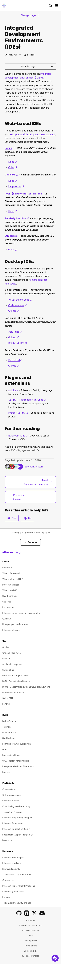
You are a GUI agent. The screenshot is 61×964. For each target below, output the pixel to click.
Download (15, 360)
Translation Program (12, 812)
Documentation (9, 732)
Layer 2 (6, 704)
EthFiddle (11, 235)
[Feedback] (55, 958)
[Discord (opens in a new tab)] (42, 913)
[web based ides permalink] (3, 123)
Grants (5, 749)
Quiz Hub (6, 618)
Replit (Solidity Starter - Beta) (23, 193)
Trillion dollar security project (16, 903)
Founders (7, 772)
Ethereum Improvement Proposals (18, 886)
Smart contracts (9, 596)
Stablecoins (8, 670)
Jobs (30, 935)
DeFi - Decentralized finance (16, 681)
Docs (12, 161)
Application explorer (12, 664)
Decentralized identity (13, 692)
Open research (9, 880)
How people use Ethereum (15, 624)
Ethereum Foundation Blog (16, 829)
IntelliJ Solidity (17, 342)
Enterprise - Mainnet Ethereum (18, 766)
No (30, 518)
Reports (6, 897)
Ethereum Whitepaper (13, 857)
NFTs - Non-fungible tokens (16, 675)
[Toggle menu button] (57, 6)
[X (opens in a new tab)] (34, 913)
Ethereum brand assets (30, 925)
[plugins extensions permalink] (3, 380)
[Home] (4, 5)
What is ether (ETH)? (12, 579)
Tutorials (6, 727)
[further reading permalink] (3, 428)
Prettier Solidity (18, 412)
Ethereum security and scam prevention (21, 613)
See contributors (33, 466)
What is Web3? (9, 590)
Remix (10, 148)
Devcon (7, 840)
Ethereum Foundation (12, 823)
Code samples (17, 305)
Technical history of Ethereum (16, 874)
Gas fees (6, 601)
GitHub (13, 310)
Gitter (12, 167)
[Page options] (20, 54)
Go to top (33, 542)
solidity (13, 390)
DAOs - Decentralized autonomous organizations (26, 687)
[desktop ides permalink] (3, 261)
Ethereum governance (13, 891)
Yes (14, 518)
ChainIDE (11, 174)
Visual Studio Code (20, 299)
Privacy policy (30, 940)
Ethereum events (10, 800)
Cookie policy (30, 951)
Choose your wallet (11, 653)
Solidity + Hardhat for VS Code (27, 399)
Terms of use (30, 945)
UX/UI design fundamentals (15, 760)
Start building (8, 738)
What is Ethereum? (11, 573)
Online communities (11, 795)
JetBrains (15, 331)
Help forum (16, 186)
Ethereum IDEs (18, 435)
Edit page (30, 55)
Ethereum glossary (11, 630)
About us (30, 920)
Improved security (11, 869)
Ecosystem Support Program (17, 834)
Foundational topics (11, 755)
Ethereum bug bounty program (17, 817)
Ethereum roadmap (11, 863)
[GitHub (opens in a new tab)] (19, 913)
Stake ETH (7, 698)
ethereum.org (11, 552)
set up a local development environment (32, 134)
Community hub (9, 789)
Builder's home (9, 721)
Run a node (8, 607)
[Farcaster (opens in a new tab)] (26, 913)
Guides (5, 647)
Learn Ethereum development (16, 744)
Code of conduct (30, 930)
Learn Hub (7, 567)
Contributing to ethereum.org (16, 806)
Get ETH (6, 658)
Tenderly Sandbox (17, 218)
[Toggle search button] (50, 6)
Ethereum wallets (10, 584)
